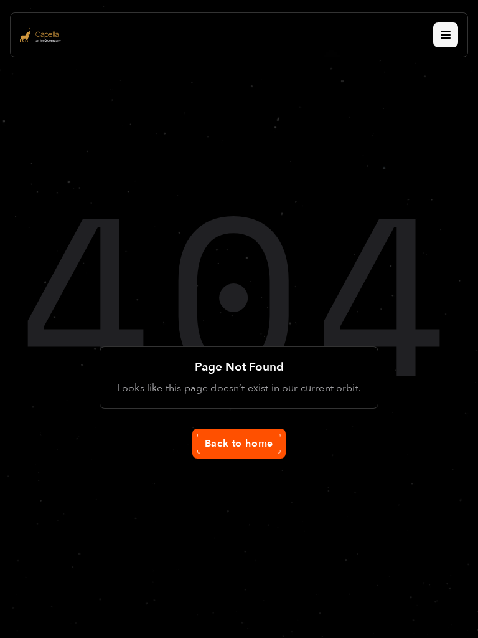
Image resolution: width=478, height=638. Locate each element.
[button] (445, 34)
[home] (40, 35)
